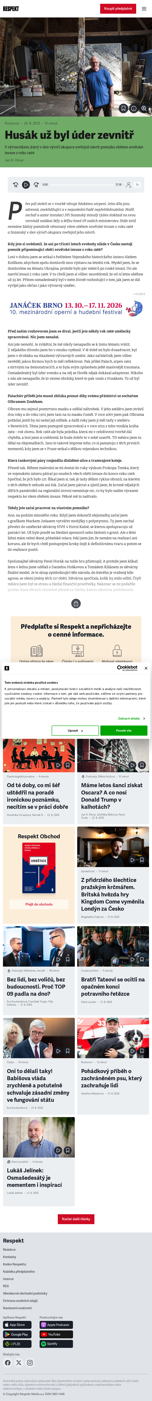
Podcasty (91, 776)
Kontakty (9, 1257)
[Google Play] (17, 1334)
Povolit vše (123, 730)
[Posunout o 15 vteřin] (36, 185)
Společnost (88, 871)
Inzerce (8, 1279)
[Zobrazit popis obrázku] (134, 108)
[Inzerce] (76, 308)
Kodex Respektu (14, 1264)
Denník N (37, 815)
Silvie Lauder (88, 1002)
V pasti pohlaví (89, 970)
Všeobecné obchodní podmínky (25, 1294)
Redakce (9, 1250)
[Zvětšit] (76, 67)
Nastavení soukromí (17, 1308)
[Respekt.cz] (11, 8)
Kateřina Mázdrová (92, 1093)
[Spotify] (56, 1344)
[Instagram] (30, 1366)
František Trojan (37, 1001)
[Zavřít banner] (146, 668)
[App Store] (17, 1325)
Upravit (73, 730)
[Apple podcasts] (56, 1325)
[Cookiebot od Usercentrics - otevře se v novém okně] (120, 668)
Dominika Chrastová (19, 815)
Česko (10, 1062)
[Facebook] (7, 1366)
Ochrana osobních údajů (20, 1301)
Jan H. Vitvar (14, 160)
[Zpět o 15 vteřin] (15, 185)
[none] (144, 108)
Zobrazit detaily (129, 718)
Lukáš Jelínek (15, 1193)
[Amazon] (17, 1344)
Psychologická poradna (20, 776)
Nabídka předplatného (19, 1272)
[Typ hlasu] (128, 185)
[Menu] (144, 8)
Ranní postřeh (20, 1161)
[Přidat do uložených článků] (68, 765)
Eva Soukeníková (17, 1001)
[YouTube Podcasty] (56, 1334)
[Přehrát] (26, 185)
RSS (6, 1286)
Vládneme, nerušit (34, 970)
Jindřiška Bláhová (107, 814)
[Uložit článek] (123, 108)
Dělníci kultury (106, 776)
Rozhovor (12, 123)
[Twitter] (19, 1366)
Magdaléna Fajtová (92, 917)
